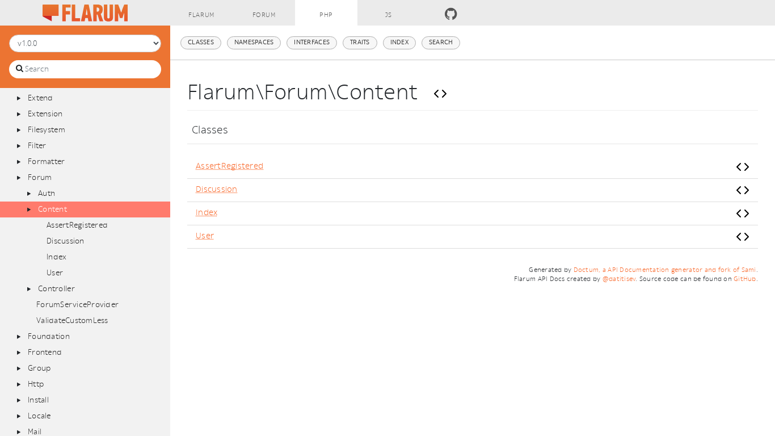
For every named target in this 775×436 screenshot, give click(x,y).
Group (39, 368)
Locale (39, 416)
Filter (37, 145)
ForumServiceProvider (77, 304)
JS (388, 15)
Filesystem (46, 129)
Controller (56, 288)
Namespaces (254, 42)
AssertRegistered (77, 225)
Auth (46, 193)
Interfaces (312, 42)
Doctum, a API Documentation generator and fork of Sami (665, 270)
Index (56, 257)
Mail (34, 431)
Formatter (46, 161)
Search (441, 42)
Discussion (66, 241)
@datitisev (619, 279)
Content (52, 209)
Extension (45, 114)
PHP (326, 15)
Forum (264, 15)
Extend (40, 98)
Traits (360, 42)
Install (38, 400)
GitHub (745, 279)
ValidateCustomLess (72, 320)
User (55, 273)
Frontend (45, 352)
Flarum (201, 15)
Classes (201, 42)
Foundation (49, 336)
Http (36, 384)
